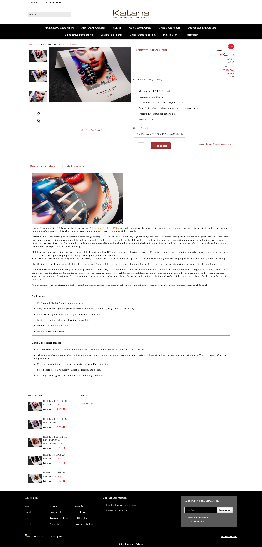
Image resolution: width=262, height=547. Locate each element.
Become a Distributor (85, 524)
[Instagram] (232, 2)
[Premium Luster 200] (90, 74)
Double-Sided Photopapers (202, 27)
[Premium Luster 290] (35, 424)
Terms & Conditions (59, 518)
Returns (53, 506)
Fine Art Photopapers (93, 27)
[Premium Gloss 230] (35, 460)
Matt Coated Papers (140, 27)
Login (28, 518)
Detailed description (42, 165)
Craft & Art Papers (169, 27)
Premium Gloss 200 (54, 473)
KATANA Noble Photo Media (45, 44)
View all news (87, 403)
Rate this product (97, 130)
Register (29, 524)
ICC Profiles (170, 35)
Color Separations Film (143, 35)
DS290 (114, 228)
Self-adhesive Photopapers (78, 35)
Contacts (79, 506)
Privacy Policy (57, 512)
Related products (73, 165)
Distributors (191, 35)
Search (28, 512)
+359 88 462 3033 (54, 2)
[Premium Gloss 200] (35, 478)
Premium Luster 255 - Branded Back (56, 438)
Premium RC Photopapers (59, 27)
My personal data (229, 536)
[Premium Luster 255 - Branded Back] (35, 442)
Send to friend (81, 130)
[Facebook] (227, 2)
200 (92, 228)
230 (97, 228)
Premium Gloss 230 (54, 455)
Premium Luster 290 (55, 419)
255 (102, 228)
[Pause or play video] (77, 198)
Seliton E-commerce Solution (131, 544)
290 (107, 228)
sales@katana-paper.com (124, 505)
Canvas (117, 27)
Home (30, 44)
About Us (54, 524)
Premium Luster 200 (55, 401)
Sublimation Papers (111, 35)
